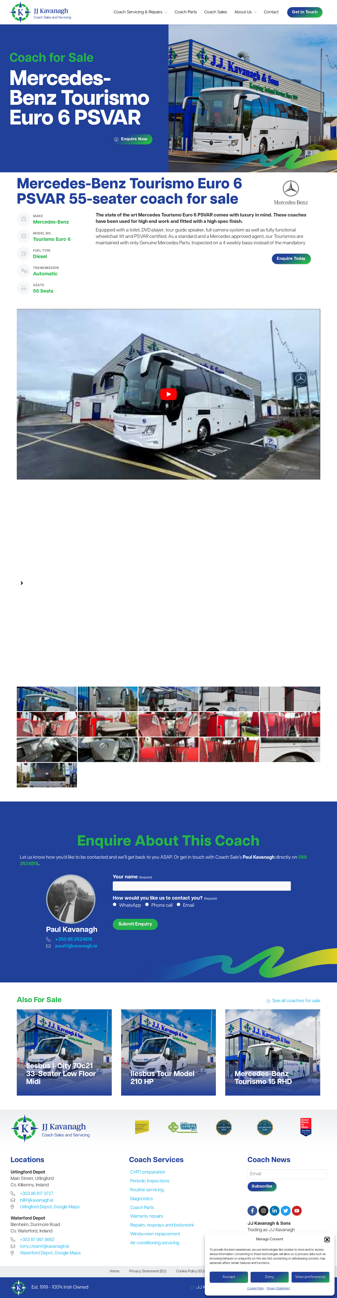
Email (188, 905)
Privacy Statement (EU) (147, 1271)
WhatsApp (130, 905)
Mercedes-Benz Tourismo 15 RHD (263, 1078)
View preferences (310, 1277)
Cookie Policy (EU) (190, 1271)
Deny (269, 1277)
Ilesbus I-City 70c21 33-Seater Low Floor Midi (61, 1074)
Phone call (162, 905)
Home (114, 1271)
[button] (327, 1239)
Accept (229, 1277)
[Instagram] (263, 1211)
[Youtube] (297, 1211)
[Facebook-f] (252, 1211)
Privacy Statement (278, 1288)
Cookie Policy (255, 1288)
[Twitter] (286, 1211)
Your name (132, 877)
